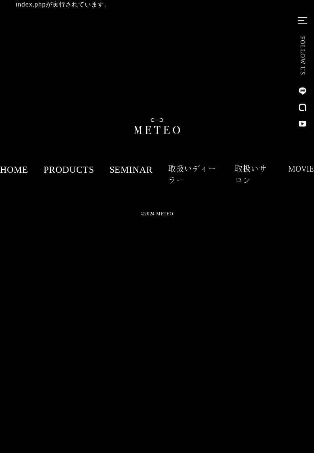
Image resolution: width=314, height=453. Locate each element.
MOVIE (301, 168)
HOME (14, 170)
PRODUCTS (69, 170)
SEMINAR (131, 170)
